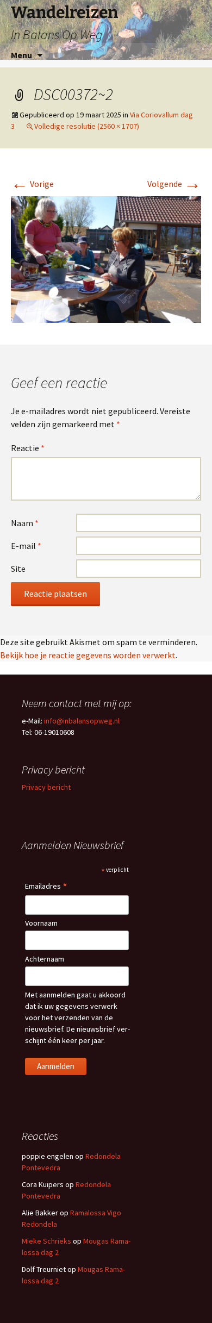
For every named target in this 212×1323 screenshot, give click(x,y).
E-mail (26, 545)
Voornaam (41, 923)
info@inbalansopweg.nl (82, 721)
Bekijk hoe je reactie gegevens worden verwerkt (88, 655)
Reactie (28, 447)
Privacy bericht (46, 787)
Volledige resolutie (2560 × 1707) (86, 126)
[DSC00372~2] (106, 258)
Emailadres (46, 887)
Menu (21, 54)
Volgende (174, 183)
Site (18, 568)
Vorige (32, 183)
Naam (25, 522)
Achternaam (44, 959)
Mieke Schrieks (46, 1241)
